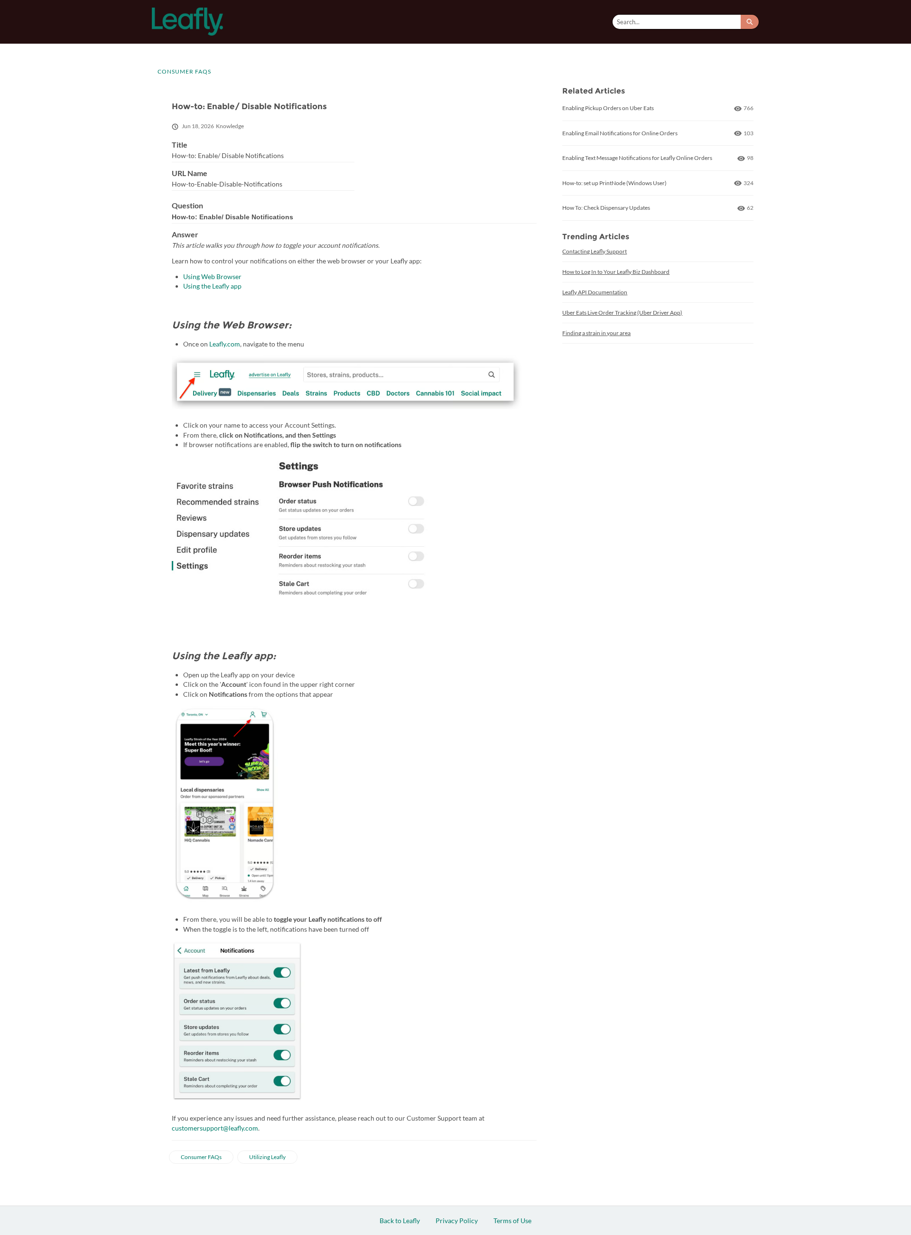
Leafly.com (224, 344)
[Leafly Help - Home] (187, 22)
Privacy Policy (457, 1220)
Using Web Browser (212, 276)
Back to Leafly (400, 1220)
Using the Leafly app (213, 286)
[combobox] (677, 22)
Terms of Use (512, 1220)
